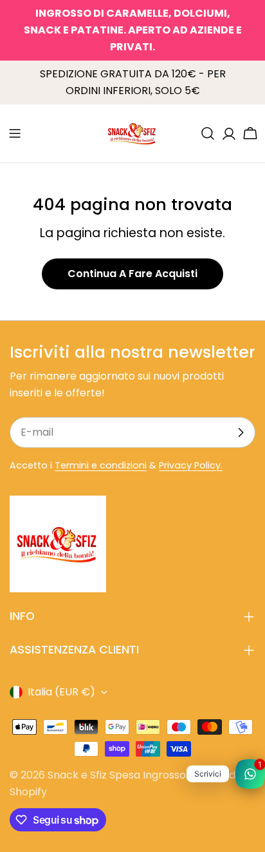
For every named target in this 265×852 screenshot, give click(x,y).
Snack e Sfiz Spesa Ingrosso (117, 775)
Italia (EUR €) (61, 691)
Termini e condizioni (101, 465)
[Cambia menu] (15, 133)
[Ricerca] (208, 133)
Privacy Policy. (191, 465)
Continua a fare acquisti (132, 273)
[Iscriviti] (240, 432)
